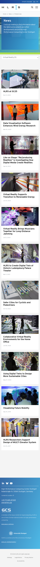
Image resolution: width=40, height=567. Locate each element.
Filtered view (17, 14)
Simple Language (27, 1)
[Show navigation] (37, 7)
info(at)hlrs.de (6, 503)
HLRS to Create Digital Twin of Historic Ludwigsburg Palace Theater (18, 268)
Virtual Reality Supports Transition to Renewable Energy (19, 195)
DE (37, 1)
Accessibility (20, 561)
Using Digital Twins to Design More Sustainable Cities (17, 375)
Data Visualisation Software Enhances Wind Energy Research (19, 124)
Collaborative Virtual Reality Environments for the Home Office (17, 339)
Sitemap (9, 557)
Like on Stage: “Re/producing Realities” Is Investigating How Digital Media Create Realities (18, 160)
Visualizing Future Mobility (16, 408)
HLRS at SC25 (10, 91)
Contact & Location (7, 495)
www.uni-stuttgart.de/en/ (8, 542)
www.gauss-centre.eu (7, 524)
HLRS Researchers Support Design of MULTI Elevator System (19, 441)
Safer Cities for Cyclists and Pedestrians (17, 304)
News (10, 14)
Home (4, 14)
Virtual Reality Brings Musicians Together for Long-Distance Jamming (19, 231)
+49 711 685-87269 (8, 500)
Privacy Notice (29, 557)
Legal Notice (18, 557)
